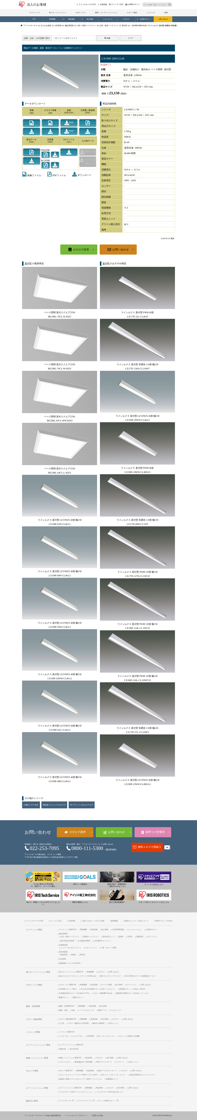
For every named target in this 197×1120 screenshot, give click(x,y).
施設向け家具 (32, 1101)
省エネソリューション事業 (38, 972)
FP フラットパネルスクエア (81, 805)
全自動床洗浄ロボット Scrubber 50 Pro (74, 993)
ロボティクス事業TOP (67, 985)
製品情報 (71, 19)
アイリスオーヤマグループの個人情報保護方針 (43, 1116)
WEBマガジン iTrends (163, 921)
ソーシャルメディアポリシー (76, 1116)
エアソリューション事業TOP (70, 1088)
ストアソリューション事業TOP (71, 1045)
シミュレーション (135, 930)
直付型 (28, 263)
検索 (108, 38)
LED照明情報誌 (118, 930)
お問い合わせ (163, 19)
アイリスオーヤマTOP (87, 4)
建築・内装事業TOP (67, 1006)
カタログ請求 (81, 249)
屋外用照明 (63, 952)
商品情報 (94, 930)
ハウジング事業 (33, 1032)
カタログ (126, 19)
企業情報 (103, 4)
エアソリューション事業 (37, 1088)
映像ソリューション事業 (37, 1058)
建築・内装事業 (33, 1006)
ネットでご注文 (117, 4)
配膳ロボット (64, 997)
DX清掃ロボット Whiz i (68, 989)
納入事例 (90, 19)
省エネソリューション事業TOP (71, 972)
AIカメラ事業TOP (66, 1071)
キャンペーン (131, 985)
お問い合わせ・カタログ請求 (93, 921)
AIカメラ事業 (32, 1071)
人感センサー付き (31, 805)
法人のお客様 (36, 4)
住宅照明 (62, 959)
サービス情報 (106, 985)
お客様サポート (134, 4)
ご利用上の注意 (97, 1116)
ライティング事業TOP (67, 930)
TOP (34, 19)
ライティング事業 (34, 930)
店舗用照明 (63, 945)
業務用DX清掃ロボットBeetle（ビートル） (133, 993)
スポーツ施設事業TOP (67, 1019)
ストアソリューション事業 (38, 1045)
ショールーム (107, 19)
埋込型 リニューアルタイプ (54, 805)
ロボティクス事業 (34, 985)
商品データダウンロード (107, 1071)
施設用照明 (63, 934)
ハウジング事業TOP (67, 1032)
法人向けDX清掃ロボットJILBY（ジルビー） (98, 989)
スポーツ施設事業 (34, 1019)
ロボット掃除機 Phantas (102, 993)
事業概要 (52, 19)
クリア (130, 38)
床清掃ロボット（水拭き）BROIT (132, 989)
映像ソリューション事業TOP (70, 1058)
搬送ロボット (78, 997)
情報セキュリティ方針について (136, 921)
